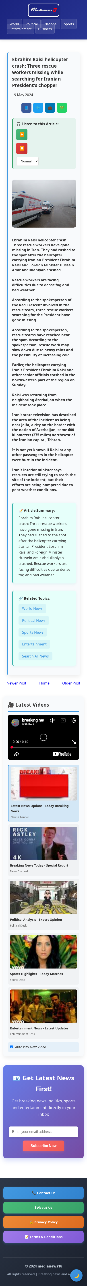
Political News (34, 620)
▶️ (21, 134)
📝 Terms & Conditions (43, 1236)
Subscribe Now (43, 1146)
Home (44, 683)
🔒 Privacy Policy (43, 1222)
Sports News (33, 632)
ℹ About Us (43, 1207)
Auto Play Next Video (30, 1047)
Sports (69, 24)
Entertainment (20, 29)
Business (45, 29)
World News (32, 608)
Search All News (35, 656)
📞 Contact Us (43, 1193)
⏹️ (21, 148)
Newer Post (16, 683)
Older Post (71, 683)
